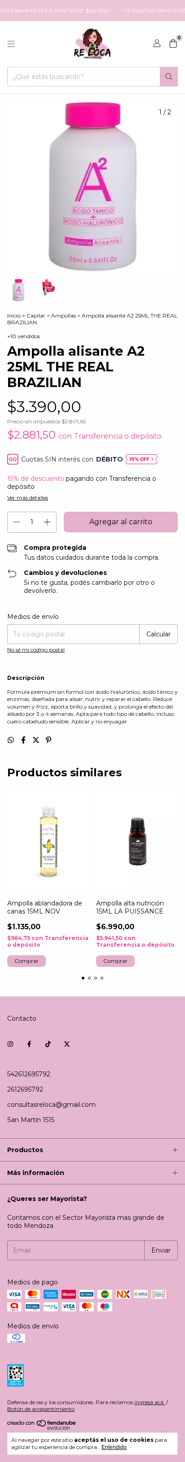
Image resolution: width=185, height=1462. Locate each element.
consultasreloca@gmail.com (51, 1105)
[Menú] (11, 44)
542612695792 (28, 1074)
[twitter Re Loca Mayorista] (67, 1044)
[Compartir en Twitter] (36, 740)
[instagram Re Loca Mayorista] (10, 1044)
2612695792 (25, 1089)
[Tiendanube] (42, 1427)
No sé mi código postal (36, 649)
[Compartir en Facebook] (24, 740)
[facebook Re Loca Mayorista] (29, 1044)
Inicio (14, 315)
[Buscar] (169, 77)
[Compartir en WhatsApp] (11, 740)
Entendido (114, 1447)
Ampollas (63, 315)
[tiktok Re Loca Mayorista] (48, 1044)
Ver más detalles (27, 497)
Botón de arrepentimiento (41, 1408)
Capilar (35, 315)
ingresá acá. (149, 1402)
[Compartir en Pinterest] (48, 740)
